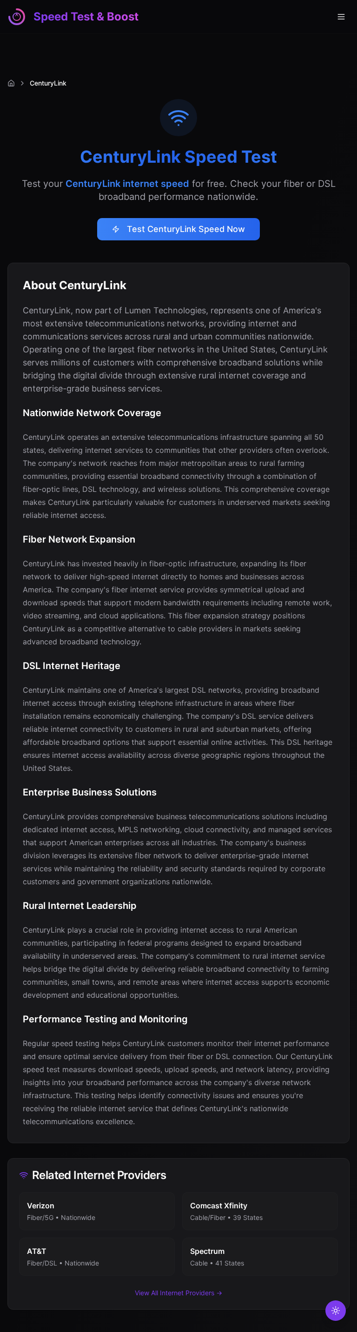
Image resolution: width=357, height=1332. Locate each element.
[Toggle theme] (335, 1310)
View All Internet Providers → (178, 1293)
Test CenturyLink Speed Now (186, 229)
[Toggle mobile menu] (341, 16)
